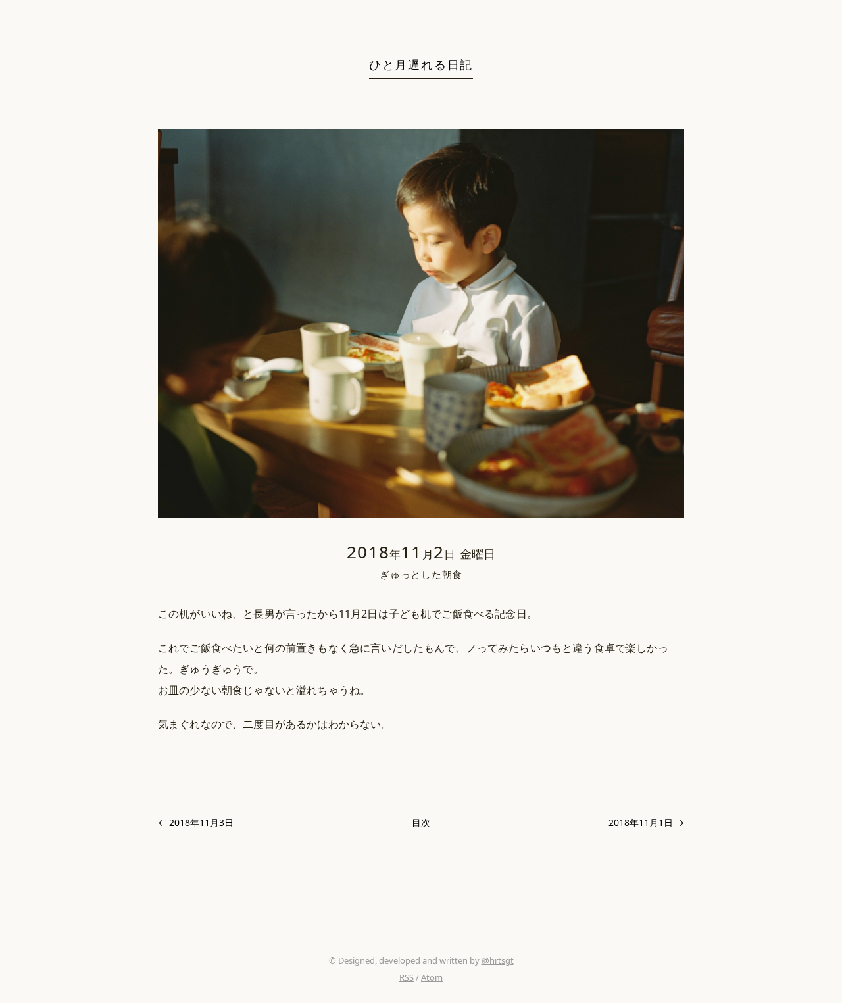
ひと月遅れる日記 (421, 64)
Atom (432, 977)
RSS (406, 977)
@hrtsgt (498, 960)
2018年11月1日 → (646, 822)
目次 (421, 822)
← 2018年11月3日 (196, 822)
